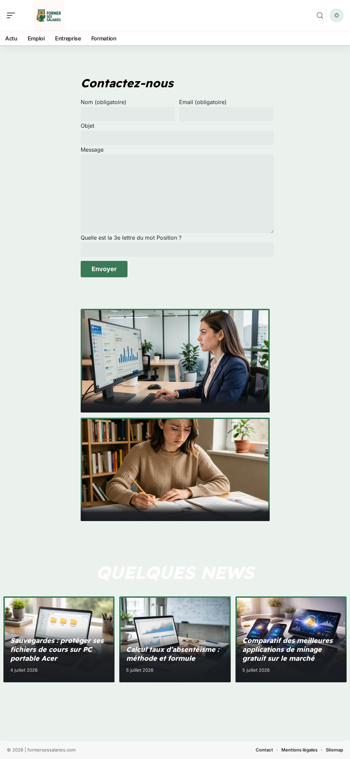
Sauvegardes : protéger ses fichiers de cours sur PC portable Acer (57, 649)
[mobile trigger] (12, 15)
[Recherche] (320, 15)
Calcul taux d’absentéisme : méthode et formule (172, 653)
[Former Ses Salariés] (49, 15)
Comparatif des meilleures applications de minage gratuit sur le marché (287, 649)
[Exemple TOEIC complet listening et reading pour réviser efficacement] (175, 469)
